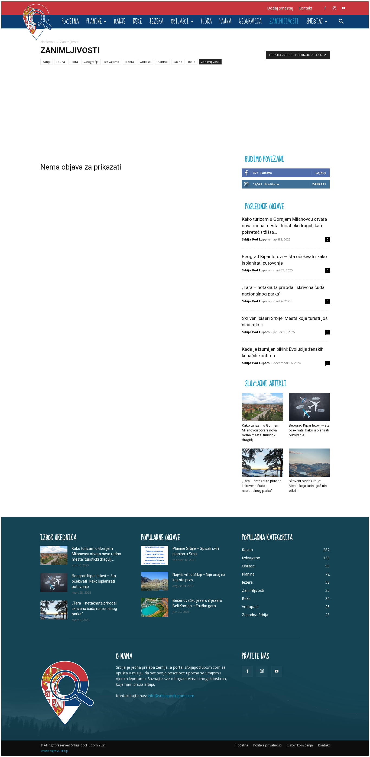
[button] (341, 22)
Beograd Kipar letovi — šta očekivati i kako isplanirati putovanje (309, 430)
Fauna (225, 21)
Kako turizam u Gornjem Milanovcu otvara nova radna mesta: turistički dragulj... (96, 553)
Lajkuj (321, 173)
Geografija (250, 21)
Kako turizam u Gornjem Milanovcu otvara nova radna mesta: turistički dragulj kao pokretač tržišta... (284, 225)
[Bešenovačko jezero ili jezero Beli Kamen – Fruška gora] (154, 607)
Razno (177, 62)
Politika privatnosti (267, 745)
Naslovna (47, 42)
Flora (206, 21)
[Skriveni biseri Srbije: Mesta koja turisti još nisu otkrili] (309, 463)
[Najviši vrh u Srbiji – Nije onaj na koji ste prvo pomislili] (154, 581)
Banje (119, 21)
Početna (70, 21)
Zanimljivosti (284, 21)
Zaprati (319, 184)
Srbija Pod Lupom (256, 239)
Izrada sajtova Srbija (54, 751)
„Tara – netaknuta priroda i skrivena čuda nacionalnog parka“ (261, 486)
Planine (94, 21)
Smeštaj (314, 21)
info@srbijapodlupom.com (171, 695)
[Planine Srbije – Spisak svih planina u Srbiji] (154, 555)
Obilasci (180, 21)
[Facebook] (325, 8)
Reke (137, 21)
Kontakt (305, 8)
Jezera (156, 21)
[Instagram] (334, 8)
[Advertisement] (185, 113)
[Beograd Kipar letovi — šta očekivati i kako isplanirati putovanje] (309, 407)
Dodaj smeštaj (280, 8)
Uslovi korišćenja (300, 745)
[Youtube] (343, 8)
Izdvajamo (111, 62)
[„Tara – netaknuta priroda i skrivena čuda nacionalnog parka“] (262, 463)
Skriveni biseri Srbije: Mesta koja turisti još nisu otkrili (309, 486)
